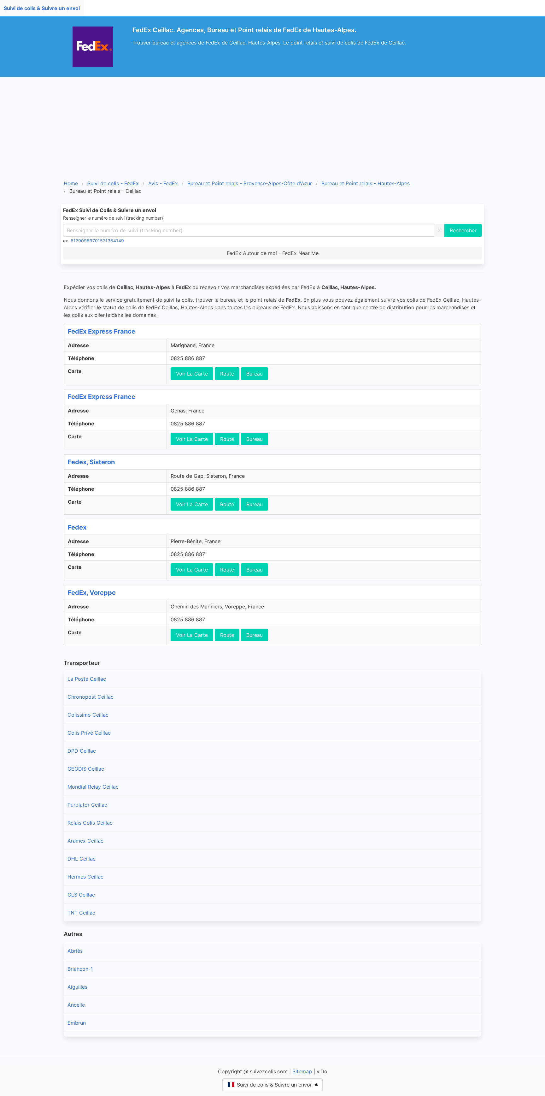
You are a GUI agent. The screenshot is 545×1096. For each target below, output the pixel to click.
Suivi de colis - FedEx (113, 183)
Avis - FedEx (163, 183)
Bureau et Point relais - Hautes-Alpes (365, 183)
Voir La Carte (192, 373)
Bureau (254, 373)
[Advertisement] (272, 124)
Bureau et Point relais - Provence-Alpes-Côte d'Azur (249, 183)
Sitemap (302, 1071)
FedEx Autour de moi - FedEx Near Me (273, 253)
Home (71, 183)
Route (227, 373)
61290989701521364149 (97, 240)
